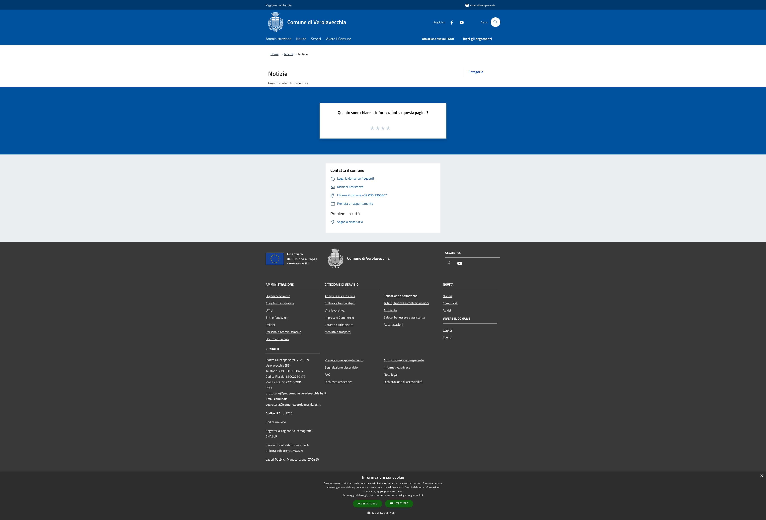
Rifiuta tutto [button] (399, 503)
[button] (382, 512)
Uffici (269, 310)
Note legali (391, 374)
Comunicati (450, 303)
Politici (270, 324)
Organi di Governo (278, 296)
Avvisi (447, 310)
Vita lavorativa (335, 310)
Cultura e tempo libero (340, 303)
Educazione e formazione (401, 295)
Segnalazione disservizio (341, 367)
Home (274, 54)
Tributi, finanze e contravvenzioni (406, 303)
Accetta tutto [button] (367, 503)
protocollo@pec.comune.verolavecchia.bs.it (296, 393)
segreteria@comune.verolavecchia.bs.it (293, 404)
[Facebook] (450, 22)
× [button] (761, 475)
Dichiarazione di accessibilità (403, 381)
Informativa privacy (397, 367)
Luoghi (447, 330)
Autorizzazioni (393, 324)
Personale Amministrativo (283, 331)
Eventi (447, 337)
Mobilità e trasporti (338, 331)
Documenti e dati (277, 339)
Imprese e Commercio (339, 317)
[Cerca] (495, 22)
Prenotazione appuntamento (344, 360)
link (421, 495)
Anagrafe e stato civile (340, 296)
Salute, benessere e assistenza (404, 317)
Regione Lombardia (279, 5)
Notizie (447, 296)
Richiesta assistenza (338, 381)
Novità (288, 54)
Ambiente (390, 310)
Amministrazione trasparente (404, 360)
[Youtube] (460, 22)
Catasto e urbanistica (339, 324)
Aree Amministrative (280, 303)
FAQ (327, 374)
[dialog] (383, 496)
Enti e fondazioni (277, 317)
